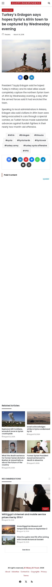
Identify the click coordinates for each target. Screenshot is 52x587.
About (7, 572)
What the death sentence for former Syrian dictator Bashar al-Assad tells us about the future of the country (13, 460)
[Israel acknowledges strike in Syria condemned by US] (38, 417)
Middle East (7, 10)
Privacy (44, 572)
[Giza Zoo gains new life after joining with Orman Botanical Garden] (8, 540)
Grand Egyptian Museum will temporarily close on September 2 (32, 527)
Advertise (15, 572)
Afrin (12, 135)
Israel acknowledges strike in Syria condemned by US (38, 429)
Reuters (7, 34)
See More (26, 550)
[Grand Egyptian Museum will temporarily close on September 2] (8, 529)
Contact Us (25, 572)
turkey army (12, 145)
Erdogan (25, 135)
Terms (26, 575)
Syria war (41, 140)
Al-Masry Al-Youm (31, 568)
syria (9, 140)
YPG (27, 150)
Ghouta (40, 135)
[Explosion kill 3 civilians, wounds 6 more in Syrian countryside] (13, 419)
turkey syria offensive (36, 145)
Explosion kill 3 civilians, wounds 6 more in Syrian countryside (12, 431)
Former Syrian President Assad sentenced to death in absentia (37, 457)
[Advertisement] (26, 292)
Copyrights (35, 572)
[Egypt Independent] (26, 3)
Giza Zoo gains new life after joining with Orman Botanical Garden (33, 538)
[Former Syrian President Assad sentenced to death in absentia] (38, 446)
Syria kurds (24, 140)
